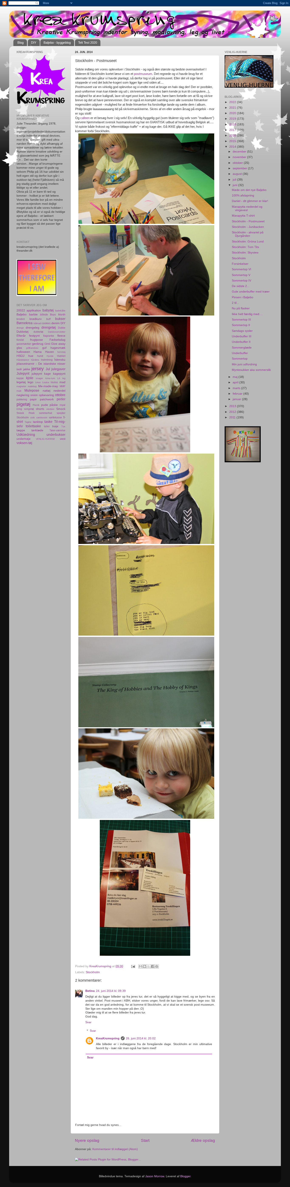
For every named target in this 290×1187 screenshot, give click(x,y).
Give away (58, 343)
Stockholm (93, 972)
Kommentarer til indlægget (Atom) (115, 1149)
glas (19, 347)
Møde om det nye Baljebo (249, 190)
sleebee (50, 409)
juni (235, 185)
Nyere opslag (87, 1140)
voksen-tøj (24, 443)
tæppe (21, 430)
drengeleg (32, 327)
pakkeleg (22, 399)
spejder (61, 413)
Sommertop (240, 358)
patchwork (47, 399)
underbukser (55, 434)
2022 (233, 102)
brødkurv (36, 319)
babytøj (48, 310)
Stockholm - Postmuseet (248, 221)
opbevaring (46, 395)
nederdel (59, 390)
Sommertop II (241, 325)
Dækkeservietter (56, 332)
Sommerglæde (242, 347)
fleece (61, 335)
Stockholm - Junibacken (248, 226)
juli (235, 179)
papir (33, 399)
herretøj (61, 352)
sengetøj (29, 409)
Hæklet (61, 356)
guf (44, 347)
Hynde (50, 356)
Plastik (36, 405)
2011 (233, 417)
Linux (38, 382)
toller (47, 426)
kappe (20, 378)
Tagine (28, 422)
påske (54, 404)
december (240, 151)
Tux (63, 426)
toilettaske (33, 426)
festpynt (34, 335)
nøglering (23, 395)
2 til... (235, 302)
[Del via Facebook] (153, 966)
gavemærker (24, 343)
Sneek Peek (26, 413)
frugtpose (36, 339)
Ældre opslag (203, 1140)
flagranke (48, 335)
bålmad (37, 323)
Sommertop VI (241, 269)
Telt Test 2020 (87, 42)
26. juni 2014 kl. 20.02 (141, 1038)
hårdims (35, 360)
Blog (20, 42)
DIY (33, 42)
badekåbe (60, 310)
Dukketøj (22, 331)
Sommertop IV (241, 280)
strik (32, 417)
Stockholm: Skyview (245, 252)
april (236, 382)
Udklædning (26, 434)
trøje (55, 426)
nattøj (46, 390)
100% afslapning (243, 195)
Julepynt (23, 373)
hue (30, 355)
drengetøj (48, 327)
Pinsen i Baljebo (242, 297)
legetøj (21, 382)
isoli (19, 369)
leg (63, 378)
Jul (48, 369)
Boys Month (57, 314)
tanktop (38, 421)
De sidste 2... (240, 286)
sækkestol (41, 417)
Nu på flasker (241, 308)
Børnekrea (24, 323)
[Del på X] (148, 966)
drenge (20, 328)
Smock (60, 409)
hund (40, 356)
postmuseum (143, 74)
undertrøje (24, 438)
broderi (21, 319)
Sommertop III (241, 319)
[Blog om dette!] (144, 966)
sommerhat (45, 413)
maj (235, 376)
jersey (37, 368)
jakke (26, 369)
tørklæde (37, 430)
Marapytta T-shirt (243, 215)
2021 (233, 107)
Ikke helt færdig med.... (247, 314)
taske (48, 421)
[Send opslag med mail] (133, 966)
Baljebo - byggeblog (57, 42)
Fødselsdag (57, 339)
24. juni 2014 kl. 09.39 (111, 990)
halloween (23, 351)
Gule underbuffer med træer (251, 291)
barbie (33, 314)
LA (58, 378)
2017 (233, 130)
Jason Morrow (154, 1176)
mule (19, 391)
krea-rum (50, 378)
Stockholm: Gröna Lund (248, 241)
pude (44, 404)
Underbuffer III (241, 336)
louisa (54, 382)
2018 (233, 124)
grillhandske (32, 348)
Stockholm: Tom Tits (245, 247)
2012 (233, 411)
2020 (233, 113)
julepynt (37, 373)
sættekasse (55, 417)
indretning (47, 359)
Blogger (185, 1176)
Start (145, 1140)
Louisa (45, 382)
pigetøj (23, 404)
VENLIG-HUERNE (45, 439)
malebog (32, 386)
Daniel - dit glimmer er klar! (250, 201)
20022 (21, 310)
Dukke (61, 327)
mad (62, 382)
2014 (233, 146)
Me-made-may (48, 386)
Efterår (21, 335)
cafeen (85, 118)
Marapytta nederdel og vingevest (247, 208)
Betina (90, 990)
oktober (238, 162)
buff (48, 319)
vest (62, 438)
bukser (60, 319)
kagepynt (59, 373)
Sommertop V (241, 275)
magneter (21, 386)
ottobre (60, 395)
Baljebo (22, 314)
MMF (62, 386)
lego (30, 382)
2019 (233, 118)
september (240, 168)
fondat (20, 339)
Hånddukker (23, 360)
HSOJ (20, 355)
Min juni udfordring (244, 364)
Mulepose (31, 390)
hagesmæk (58, 347)
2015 (233, 141)
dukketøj (38, 331)
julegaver (58, 369)
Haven (49, 351)
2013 (233, 406)
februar (238, 393)
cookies (46, 323)
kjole (29, 378)
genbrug (37, 343)
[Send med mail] (140, 966)
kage (47, 373)
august (238, 173)
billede (44, 314)
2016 (233, 135)
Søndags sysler (242, 330)
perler (61, 399)
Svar (88, 1022)
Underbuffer (240, 353)
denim (55, 323)
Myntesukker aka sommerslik (251, 369)
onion (34, 395)
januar (237, 399)
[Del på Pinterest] (157, 966)
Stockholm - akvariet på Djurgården (247, 234)
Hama (38, 351)
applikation (34, 310)
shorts (40, 409)
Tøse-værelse (57, 430)
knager (39, 378)
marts (237, 388)
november (240, 157)
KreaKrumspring (108, 1038)
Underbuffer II (241, 341)
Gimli (47, 343)
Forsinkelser (240, 263)
